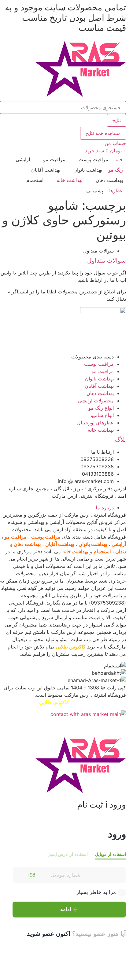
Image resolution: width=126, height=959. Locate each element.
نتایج (116, 120)
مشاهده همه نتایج (103, 133)
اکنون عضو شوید (48, 933)
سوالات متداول (106, 260)
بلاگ (120, 439)
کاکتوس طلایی (71, 647)
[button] (90, 159)
